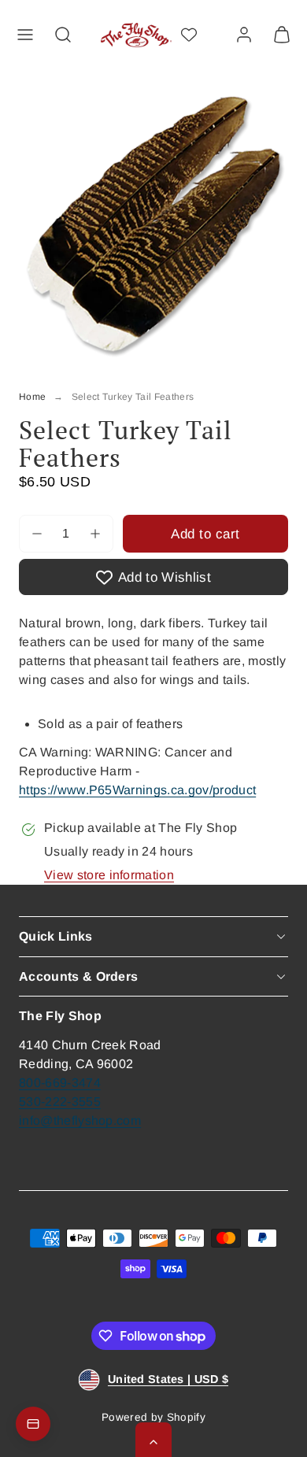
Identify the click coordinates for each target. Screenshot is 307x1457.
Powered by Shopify (153, 1417)
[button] (25, 35)
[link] (244, 35)
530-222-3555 (60, 1101)
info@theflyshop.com (80, 1120)
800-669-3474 (60, 1082)
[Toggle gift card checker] (33, 1424)
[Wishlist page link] (189, 35)
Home (32, 396)
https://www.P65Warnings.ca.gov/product (137, 790)
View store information (109, 875)
